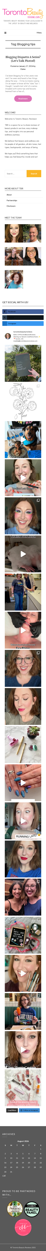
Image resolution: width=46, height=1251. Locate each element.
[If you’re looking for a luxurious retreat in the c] (23, 554)
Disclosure (11, 206)
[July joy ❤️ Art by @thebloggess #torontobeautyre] (23, 401)
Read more (23, 98)
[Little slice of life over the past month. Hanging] (23, 1011)
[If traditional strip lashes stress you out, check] (23, 477)
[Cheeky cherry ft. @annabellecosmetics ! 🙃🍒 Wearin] (23, 706)
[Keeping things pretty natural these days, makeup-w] (23, 668)
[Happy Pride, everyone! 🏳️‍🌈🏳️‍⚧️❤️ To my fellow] (23, 515)
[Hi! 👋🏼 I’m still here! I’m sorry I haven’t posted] (23, 859)
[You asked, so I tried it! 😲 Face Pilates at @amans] (23, 630)
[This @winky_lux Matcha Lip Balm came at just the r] (23, 820)
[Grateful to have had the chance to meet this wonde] (23, 592)
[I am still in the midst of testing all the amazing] (23, 1087)
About (9, 195)
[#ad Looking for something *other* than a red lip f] (23, 973)
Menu (39, 32)
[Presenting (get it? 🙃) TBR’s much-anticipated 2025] (23, 935)
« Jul (4, 1175)
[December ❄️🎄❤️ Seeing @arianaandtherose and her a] (23, 897)
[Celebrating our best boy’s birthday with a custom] (23, 439)
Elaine (23, 69)
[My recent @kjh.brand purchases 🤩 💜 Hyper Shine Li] (23, 744)
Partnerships (12, 200)
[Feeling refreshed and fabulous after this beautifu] (23, 782)
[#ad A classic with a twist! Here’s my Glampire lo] (23, 1049)
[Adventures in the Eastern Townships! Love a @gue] (23, 363)
